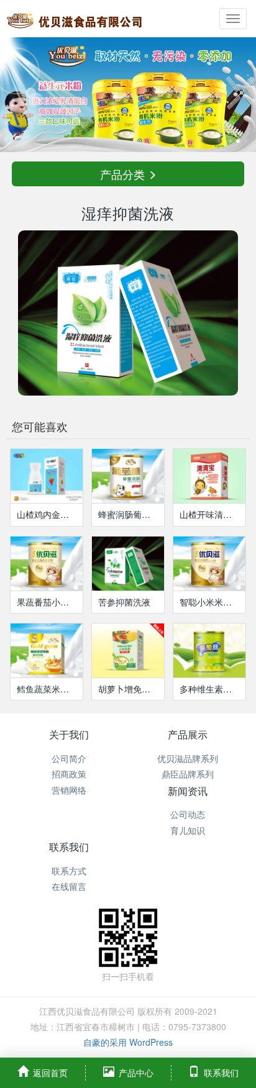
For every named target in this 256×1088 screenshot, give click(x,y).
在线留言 (69, 886)
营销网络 (69, 790)
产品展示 (188, 734)
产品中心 (136, 1072)
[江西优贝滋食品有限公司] (74, 18)
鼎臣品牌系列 (188, 774)
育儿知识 (187, 830)
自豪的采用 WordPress (128, 1042)
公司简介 (69, 758)
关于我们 (69, 734)
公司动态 (187, 814)
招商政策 (69, 774)
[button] (19, 94)
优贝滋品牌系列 (187, 758)
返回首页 (50, 1072)
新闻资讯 (188, 791)
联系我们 (69, 847)
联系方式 (69, 870)
